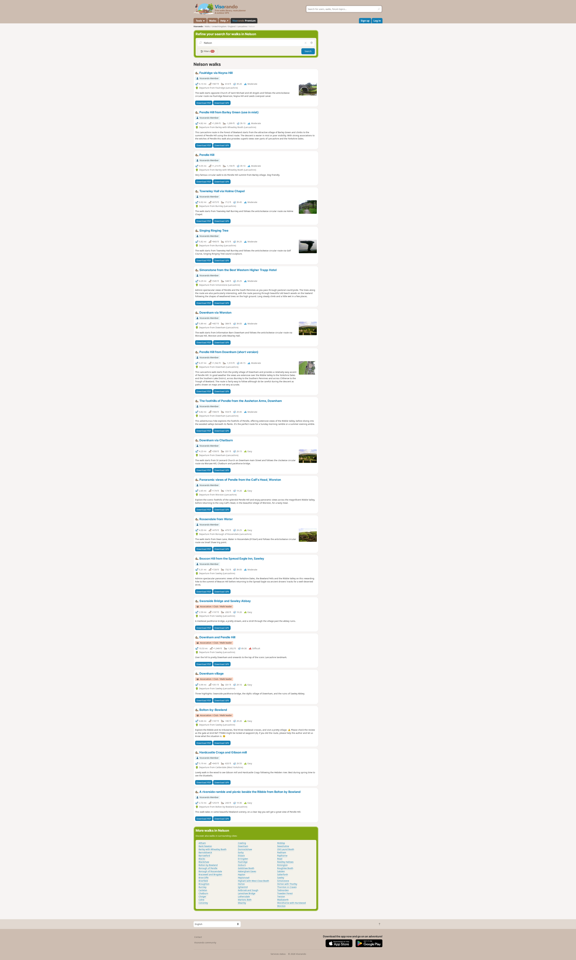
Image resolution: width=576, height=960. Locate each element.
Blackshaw (204, 861)
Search (308, 51)
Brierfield (203, 880)
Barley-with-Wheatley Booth (212, 849)
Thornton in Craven (287, 887)
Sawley (280, 877)
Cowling (242, 843)
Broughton (204, 883)
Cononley (203, 902)
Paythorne (282, 855)
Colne (201, 899)
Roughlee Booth (285, 868)
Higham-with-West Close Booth (253, 880)
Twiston (281, 896)
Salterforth (282, 874)
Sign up (365, 20)
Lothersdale (244, 896)
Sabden (281, 871)
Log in (377, 20)
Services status (278, 954)
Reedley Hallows (285, 861)
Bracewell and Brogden (210, 874)
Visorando (198, 26)
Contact (198, 937)
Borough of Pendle (208, 868)
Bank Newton (205, 846)
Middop (281, 843)
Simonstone (283, 880)
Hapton (241, 874)
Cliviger (202, 896)
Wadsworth (283, 899)
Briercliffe (203, 877)
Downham (243, 846)
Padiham (281, 852)
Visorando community (205, 942)
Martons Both (245, 899)
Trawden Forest (285, 893)
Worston (281, 906)
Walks (212, 20)
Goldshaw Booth (246, 868)
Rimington (282, 865)
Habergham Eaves (247, 871)
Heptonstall (243, 877)
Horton (241, 883)
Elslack (241, 855)
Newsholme (283, 846)
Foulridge (243, 861)
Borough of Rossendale (210, 871)
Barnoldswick (205, 852)
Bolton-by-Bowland (208, 865)
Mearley (242, 902)
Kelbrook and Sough (248, 890)
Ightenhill (243, 887)
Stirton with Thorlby (287, 883)
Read (279, 858)
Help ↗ (224, 20)
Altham (202, 843)
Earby (241, 852)
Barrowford (204, 855)
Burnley (202, 887)
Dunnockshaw (245, 849)
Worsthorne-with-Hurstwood (291, 902)
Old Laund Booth (285, 849)
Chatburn (203, 893)
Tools (199, 20)
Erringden (243, 858)
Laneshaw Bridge (246, 893)
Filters (208, 51)
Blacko (202, 858)
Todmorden (283, 890)
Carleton (203, 890)
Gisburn (242, 865)
